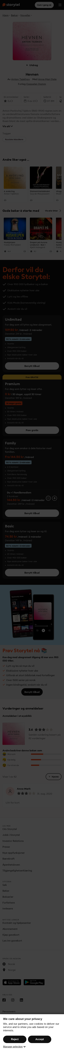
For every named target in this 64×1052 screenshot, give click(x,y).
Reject (14, 1039)
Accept (39, 1039)
